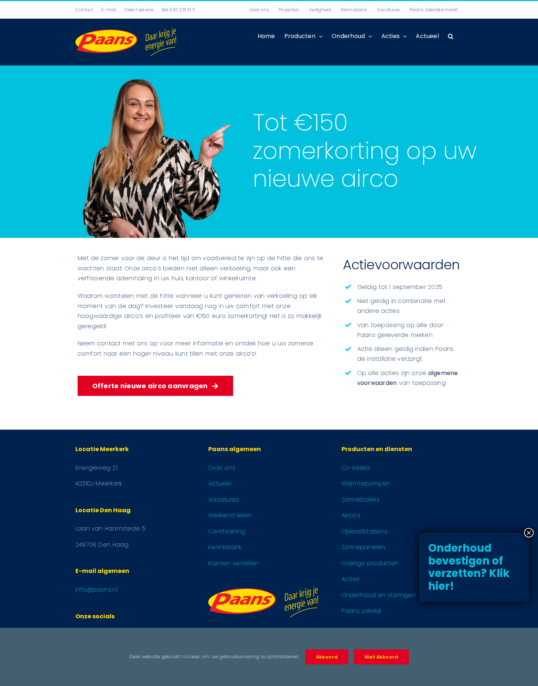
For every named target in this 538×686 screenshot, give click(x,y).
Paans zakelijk (361, 611)
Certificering (226, 531)
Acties (350, 579)
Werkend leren (229, 515)
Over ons (221, 468)
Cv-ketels (355, 468)
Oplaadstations (364, 531)
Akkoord (327, 656)
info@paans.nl (96, 589)
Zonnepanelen (363, 547)
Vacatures (223, 499)
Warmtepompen (366, 483)
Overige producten (370, 563)
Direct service (138, 10)
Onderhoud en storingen (378, 595)
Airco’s (350, 515)
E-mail (108, 10)
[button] (450, 36)
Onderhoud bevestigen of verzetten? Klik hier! (468, 567)
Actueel (219, 483)
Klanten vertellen (233, 563)
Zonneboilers (360, 499)
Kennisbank (225, 547)
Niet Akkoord (381, 656)
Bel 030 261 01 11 (178, 10)
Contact (84, 10)
